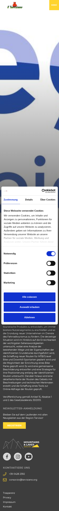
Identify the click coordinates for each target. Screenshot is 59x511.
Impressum (9, 502)
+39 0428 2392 (17, 474)
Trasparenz (9, 493)
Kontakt (7, 506)
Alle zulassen (29, 297)
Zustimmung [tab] (11, 199)
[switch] (50, 263)
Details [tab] (29, 199)
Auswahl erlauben (29, 307)
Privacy (7, 497)
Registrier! (14, 425)
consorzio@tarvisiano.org (23, 479)
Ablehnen (29, 317)
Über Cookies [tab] (47, 199)
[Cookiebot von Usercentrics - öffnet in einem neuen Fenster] (42, 191)
